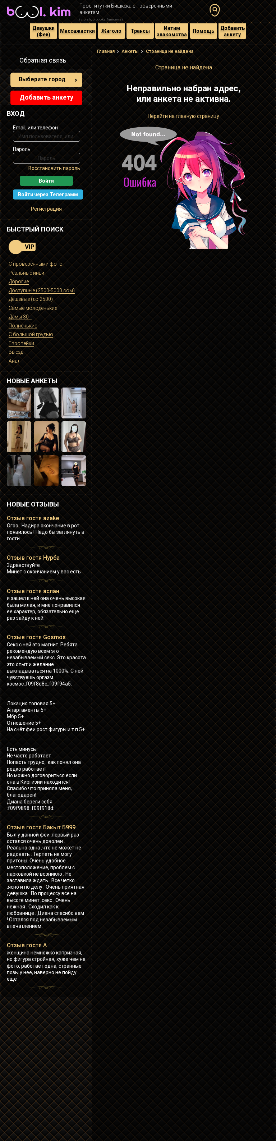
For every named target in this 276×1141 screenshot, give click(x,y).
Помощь (203, 31)
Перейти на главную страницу (183, 116)
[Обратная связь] (11, 61)
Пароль (22, 149)
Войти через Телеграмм (48, 194)
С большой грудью (31, 334)
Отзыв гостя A (27, 945)
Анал (14, 361)
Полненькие (23, 326)
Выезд (16, 352)
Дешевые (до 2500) (31, 299)
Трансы (140, 31)
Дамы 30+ (20, 317)
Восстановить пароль (54, 168)
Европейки (21, 343)
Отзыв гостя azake (33, 518)
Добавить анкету (232, 31)
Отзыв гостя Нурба (33, 557)
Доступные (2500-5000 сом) (42, 290)
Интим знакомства (172, 31)
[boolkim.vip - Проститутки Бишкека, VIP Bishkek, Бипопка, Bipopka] (38, 19)
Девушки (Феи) (43, 31)
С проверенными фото (36, 264)
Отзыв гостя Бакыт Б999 (41, 827)
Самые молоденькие (33, 308)
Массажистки (77, 31)
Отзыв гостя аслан (33, 591)
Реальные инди (26, 273)
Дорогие (19, 281)
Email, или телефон (35, 127)
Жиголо (111, 31)
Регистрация (46, 209)
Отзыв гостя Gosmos (36, 637)
